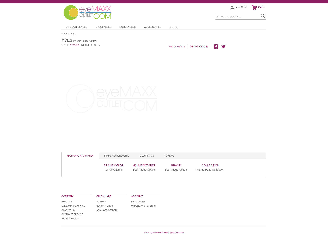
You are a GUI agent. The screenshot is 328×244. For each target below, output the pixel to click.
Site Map (101, 201)
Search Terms (104, 205)
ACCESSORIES (152, 27)
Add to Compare (199, 46)
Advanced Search (106, 209)
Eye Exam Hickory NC (73, 205)
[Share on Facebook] (216, 46)
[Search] (263, 16)
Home (65, 33)
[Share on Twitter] (223, 46)
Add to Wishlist (177, 46)
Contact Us (68, 209)
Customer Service (72, 214)
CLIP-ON (174, 27)
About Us (67, 201)
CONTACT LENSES (76, 27)
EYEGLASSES (103, 27)
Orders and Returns (143, 205)
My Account (138, 201)
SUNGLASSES (128, 27)
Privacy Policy (70, 218)
